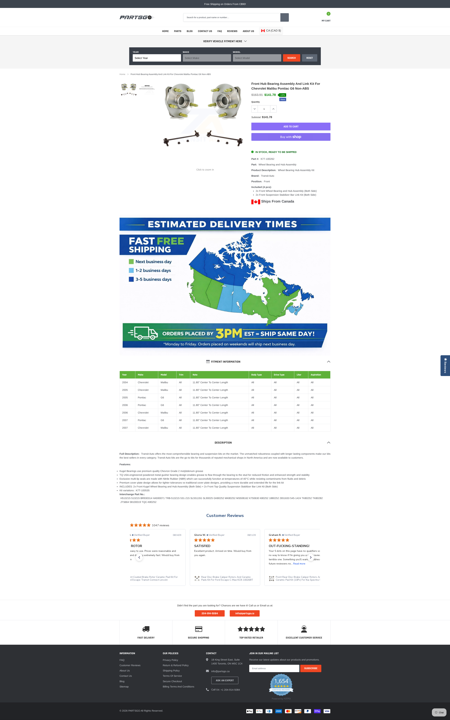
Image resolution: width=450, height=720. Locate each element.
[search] (284, 17)
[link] (128, 91)
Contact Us (205, 31)
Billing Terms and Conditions (178, 686)
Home (165, 31)
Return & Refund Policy (176, 665)
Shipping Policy (171, 670)
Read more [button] (299, 563)
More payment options (290, 145)
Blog (190, 31)
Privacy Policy (170, 660)
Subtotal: (256, 117)
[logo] (138, 17)
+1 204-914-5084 (230, 689)
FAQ (219, 31)
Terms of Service (172, 675)
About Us (248, 31)
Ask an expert (225, 680)
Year (136, 52)
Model (236, 52)
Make (186, 52)
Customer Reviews (225, 515)
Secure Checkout (172, 681)
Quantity (255, 102)
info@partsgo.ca (220, 671)
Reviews (232, 31)
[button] (139, 557)
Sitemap (124, 686)
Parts (177, 31)
